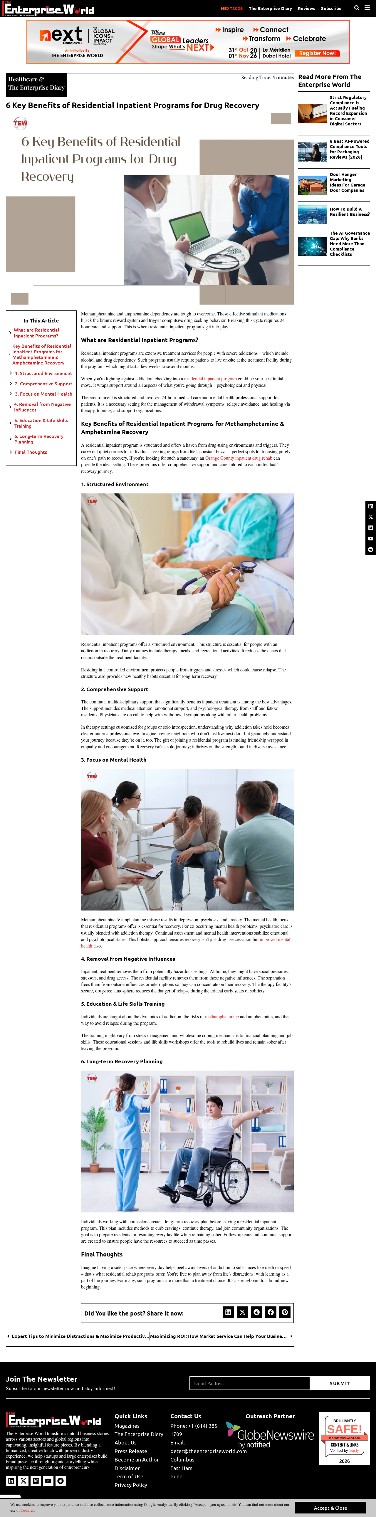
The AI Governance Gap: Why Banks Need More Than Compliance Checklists (350, 243)
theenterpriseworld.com (344, 1437)
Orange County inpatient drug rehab (238, 458)
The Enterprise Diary (270, 8)
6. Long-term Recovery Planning (38, 438)
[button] (228, 1312)
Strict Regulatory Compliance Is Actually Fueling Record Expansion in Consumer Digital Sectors (348, 110)
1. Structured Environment (44, 373)
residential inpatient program (210, 378)
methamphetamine (222, 1016)
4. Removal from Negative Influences (42, 406)
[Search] (357, 8)
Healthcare (23, 79)
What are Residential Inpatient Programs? (36, 332)
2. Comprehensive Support (44, 383)
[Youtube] (370, 538)
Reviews (306, 8)
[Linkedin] (370, 506)
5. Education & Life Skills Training (41, 423)
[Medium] (370, 528)
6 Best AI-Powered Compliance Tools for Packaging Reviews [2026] (350, 149)
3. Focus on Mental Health (43, 394)
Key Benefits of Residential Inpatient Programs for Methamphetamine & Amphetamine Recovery (41, 354)
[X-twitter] (370, 517)
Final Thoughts (31, 452)
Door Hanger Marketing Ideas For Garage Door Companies (347, 182)
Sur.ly (354, 1450)
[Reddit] (370, 549)
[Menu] (367, 8)
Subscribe (331, 8)
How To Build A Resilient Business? (350, 211)
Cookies (27, 1510)
